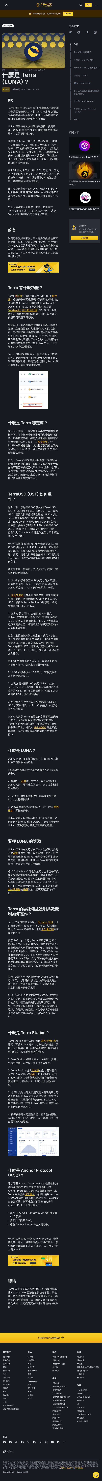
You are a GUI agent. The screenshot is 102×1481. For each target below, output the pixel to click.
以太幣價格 (56, 1393)
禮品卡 (30, 1377)
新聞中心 (6, 1371)
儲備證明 (80, 1377)
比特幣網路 (14, 889)
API (78, 1404)
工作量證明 (47, 929)
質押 (15, 853)
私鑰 (32, 1074)
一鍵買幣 (31, 1360)
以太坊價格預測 (58, 1404)
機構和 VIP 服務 (58, 1364)
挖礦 (25, 889)
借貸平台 (30, 1194)
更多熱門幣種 (57, 1428)
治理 (23, 781)
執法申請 (80, 1418)
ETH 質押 (31, 1388)
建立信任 (6, 1384)
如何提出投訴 (82, 1421)
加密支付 (31, 1367)
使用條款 (63, 1468)
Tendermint (14, 310)
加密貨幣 (43, 441)
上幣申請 (55, 1360)
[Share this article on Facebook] (78, 32)
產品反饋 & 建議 (83, 1397)
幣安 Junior (32, 1371)
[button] (96, 4)
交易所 (30, 1357)
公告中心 (6, 1364)
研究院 (30, 1395)
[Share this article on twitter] (70, 32)
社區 (4, 1391)
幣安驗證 (80, 1407)
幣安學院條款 (79, 1468)
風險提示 (6, 1395)
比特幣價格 (56, 1390)
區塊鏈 (18, 295)
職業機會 (6, 1360)
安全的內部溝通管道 (11, 1409)
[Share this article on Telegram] (86, 32)
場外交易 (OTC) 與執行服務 (88, 1367)
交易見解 (80, 1374)
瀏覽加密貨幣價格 (59, 1386)
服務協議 (6, 1377)
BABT (30, 1391)
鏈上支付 (55, 1371)
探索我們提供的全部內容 (49, 1337)
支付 (29, 1364)
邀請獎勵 (80, 1360)
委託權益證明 (29, 310)
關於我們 (6, 1357)
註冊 (88, 5)
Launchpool (32, 1381)
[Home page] (44, 5)
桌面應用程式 (8, 1405)
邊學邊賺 (55, 1383)
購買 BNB (56, 1414)
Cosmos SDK (45, 922)
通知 (4, 1398)
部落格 (5, 1388)
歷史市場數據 (82, 1371)
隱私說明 (6, 1381)
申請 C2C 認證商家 (59, 1357)
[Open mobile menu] (96, 5)
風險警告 (70, 1468)
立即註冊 (84, 238)
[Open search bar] (80, 5)
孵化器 (55, 1367)
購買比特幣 (56, 1411)
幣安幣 (79, 1364)
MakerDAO (40, 727)
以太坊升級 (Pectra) (60, 1407)
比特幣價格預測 (58, 1400)
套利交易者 (17, 595)
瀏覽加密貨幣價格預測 (61, 1397)
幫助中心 (80, 1393)
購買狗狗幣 (56, 1421)
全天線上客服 (82, 1390)
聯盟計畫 (80, 1357)
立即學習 (68, 14)
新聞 (4, 1367)
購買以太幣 (56, 1425)
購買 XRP (56, 1418)
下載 (4, 1402)
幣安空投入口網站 (84, 1414)
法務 (4, 1374)
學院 (29, 1374)
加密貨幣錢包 (48, 1040)
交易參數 (80, 1411)
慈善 (29, 1398)
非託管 (35, 1070)
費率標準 (80, 1400)
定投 (29, 1384)
